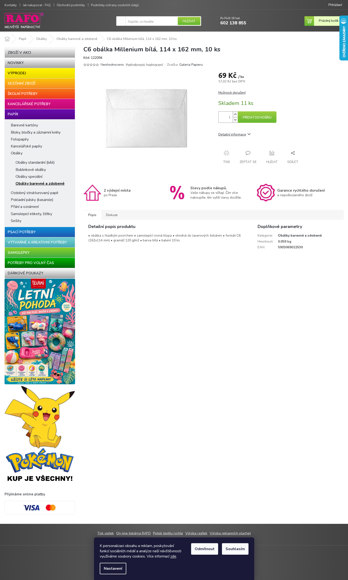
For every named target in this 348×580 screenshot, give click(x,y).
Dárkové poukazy (25, 273)
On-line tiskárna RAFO (133, 533)
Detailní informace (232, 134)
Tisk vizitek (105, 533)
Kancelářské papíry (26, 146)
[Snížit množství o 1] (235, 120)
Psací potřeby (22, 232)
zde (173, 556)
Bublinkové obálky (31, 169)
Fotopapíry (20, 139)
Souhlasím (235, 549)
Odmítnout (205, 549)
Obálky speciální (29, 176)
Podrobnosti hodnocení (144, 64)
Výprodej (17, 73)
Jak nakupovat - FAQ (37, 5)
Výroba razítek (196, 533)
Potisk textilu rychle (168, 533)
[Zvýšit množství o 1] (235, 114)
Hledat (189, 21)
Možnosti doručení (232, 92)
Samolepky (18, 252)
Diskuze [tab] (112, 215)
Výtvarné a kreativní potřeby (37, 242)
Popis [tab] (92, 215)
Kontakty (11, 5)
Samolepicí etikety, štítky (31, 214)
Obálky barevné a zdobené (40, 183)
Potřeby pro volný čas (31, 262)
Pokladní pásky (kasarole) (32, 199)
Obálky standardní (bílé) (35, 162)
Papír (13, 114)
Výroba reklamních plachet (230, 533)
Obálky (16, 153)
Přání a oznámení (25, 206)
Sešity (16, 220)
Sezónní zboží (21, 83)
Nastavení (113, 568)
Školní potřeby (23, 93)
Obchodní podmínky (71, 5)
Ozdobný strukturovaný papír (34, 192)
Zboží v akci (19, 52)
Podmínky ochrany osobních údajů (115, 5)
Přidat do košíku (257, 117)
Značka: (185, 64)
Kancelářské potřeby (29, 104)
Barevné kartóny (24, 125)
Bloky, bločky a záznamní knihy (36, 132)
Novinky (16, 62)
